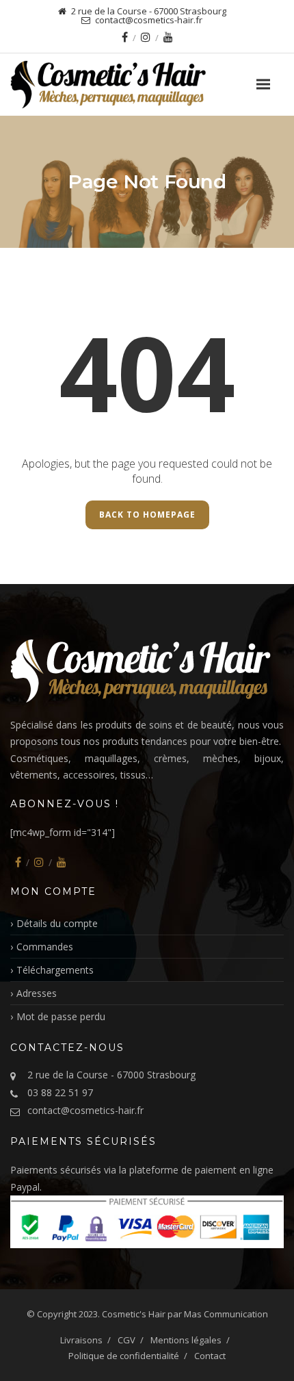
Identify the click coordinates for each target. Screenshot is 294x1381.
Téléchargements (55, 969)
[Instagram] (145, 36)
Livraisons (81, 1340)
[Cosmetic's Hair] (140, 84)
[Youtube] (168, 36)
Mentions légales (186, 1340)
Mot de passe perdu (60, 1016)
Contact (210, 1356)
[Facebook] (125, 36)
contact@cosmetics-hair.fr (85, 1110)
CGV (126, 1340)
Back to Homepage (147, 514)
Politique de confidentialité (123, 1356)
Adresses (36, 993)
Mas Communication (226, 1314)
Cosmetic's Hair (133, 1314)
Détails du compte (57, 923)
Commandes (44, 946)
